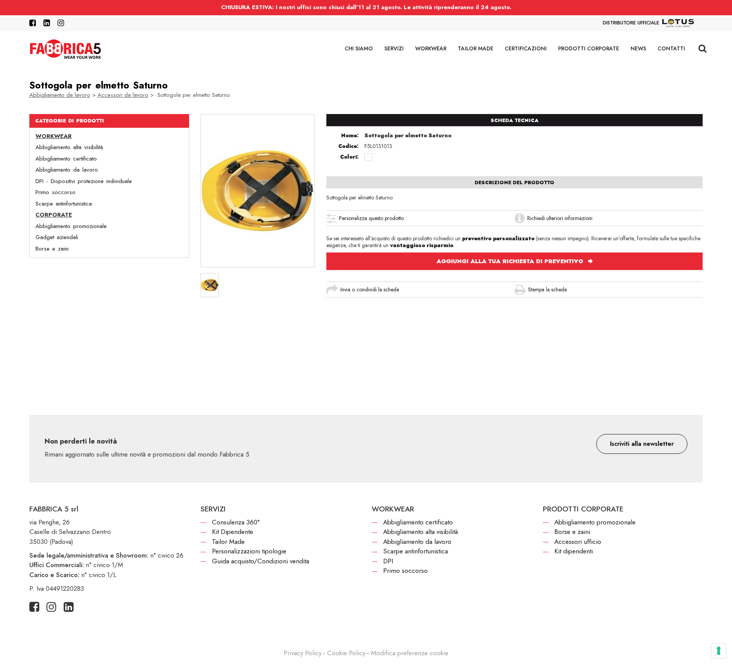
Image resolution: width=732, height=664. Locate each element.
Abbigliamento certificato (66, 158)
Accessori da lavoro (123, 95)
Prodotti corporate (588, 48)
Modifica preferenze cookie (409, 653)
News (638, 48)
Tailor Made (475, 48)
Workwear (430, 48)
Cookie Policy (346, 653)
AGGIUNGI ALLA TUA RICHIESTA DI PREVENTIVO (511, 261)
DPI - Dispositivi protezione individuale (83, 181)
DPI (388, 561)
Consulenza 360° (236, 522)
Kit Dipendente (232, 531)
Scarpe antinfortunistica (63, 203)
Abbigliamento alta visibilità (69, 147)
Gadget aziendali (56, 237)
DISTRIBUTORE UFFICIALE (631, 22)
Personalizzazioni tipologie (249, 551)
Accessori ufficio (577, 541)
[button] (641, 444)
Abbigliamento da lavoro (59, 95)
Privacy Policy (302, 653)
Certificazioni (526, 48)
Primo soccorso (55, 192)
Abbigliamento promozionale (71, 226)
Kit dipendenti (573, 551)
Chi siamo (359, 48)
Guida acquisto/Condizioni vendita (260, 561)
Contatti (671, 48)
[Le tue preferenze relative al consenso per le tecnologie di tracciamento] (718, 650)
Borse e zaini (52, 248)
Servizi (394, 48)
